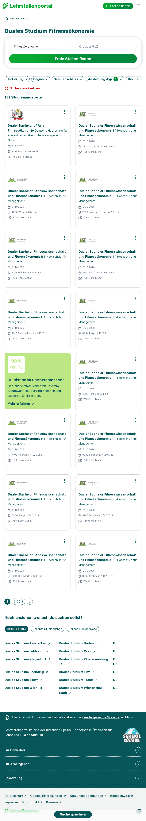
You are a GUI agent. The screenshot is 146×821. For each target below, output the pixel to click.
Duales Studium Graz (75, 651)
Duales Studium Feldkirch (24, 651)
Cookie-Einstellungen (46, 796)
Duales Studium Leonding (24, 672)
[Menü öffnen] (139, 6)
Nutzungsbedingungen (86, 796)
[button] (17, 79)
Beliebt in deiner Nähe (83, 628)
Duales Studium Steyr (22, 680)
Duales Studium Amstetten (26, 643)
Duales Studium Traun (76, 680)
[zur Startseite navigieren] (6, 18)
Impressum (13, 802)
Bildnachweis (120, 796)
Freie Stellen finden (73, 58)
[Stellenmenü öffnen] (64, 111)
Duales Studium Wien (21, 688)
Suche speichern (73, 814)
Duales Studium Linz (75, 672)
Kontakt (33, 802)
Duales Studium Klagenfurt (26, 659)
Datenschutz (14, 796)
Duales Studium (21, 18)
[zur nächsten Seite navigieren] (30, 602)
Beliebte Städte (16, 628)
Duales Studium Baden (76, 643)
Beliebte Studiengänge (47, 628)
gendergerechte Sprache (101, 717)
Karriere (52, 802)
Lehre (9, 735)
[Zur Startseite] (27, 6)
